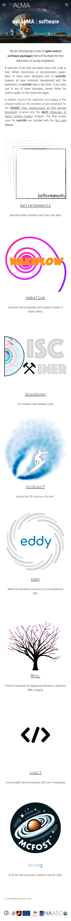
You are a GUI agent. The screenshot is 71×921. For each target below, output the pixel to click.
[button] (4, 4)
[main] (35, 21)
